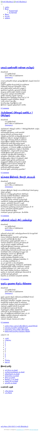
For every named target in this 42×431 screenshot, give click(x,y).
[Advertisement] (21, 43)
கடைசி (7, 362)
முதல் (7, 338)
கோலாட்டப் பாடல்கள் (11, 379)
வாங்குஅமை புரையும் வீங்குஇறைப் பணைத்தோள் (21, 326)
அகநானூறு (9, 77)
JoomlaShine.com (20, 429)
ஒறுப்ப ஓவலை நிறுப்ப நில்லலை (16, 283)
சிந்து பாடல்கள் (10, 377)
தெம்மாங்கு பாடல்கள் (12, 376)
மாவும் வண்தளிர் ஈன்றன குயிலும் (17, 67)
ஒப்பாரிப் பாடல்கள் (11, 383)
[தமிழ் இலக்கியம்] (14, 2)
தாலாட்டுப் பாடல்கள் (11, 381)
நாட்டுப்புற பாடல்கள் (11, 370)
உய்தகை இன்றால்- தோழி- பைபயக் (18, 177)
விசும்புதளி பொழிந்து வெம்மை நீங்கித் (17, 331)
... (5, 347)
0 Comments (5, 108)
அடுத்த (7, 360)
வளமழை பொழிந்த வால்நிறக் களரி (16, 328)
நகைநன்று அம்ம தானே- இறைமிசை (17, 329)
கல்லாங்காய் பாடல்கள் (12, 374)
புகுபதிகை (8, 393)
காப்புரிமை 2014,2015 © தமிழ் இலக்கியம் (14, 426)
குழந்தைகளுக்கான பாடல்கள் (15, 372)
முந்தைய (8, 340)
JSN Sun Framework (34, 429)
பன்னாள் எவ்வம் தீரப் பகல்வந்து (16, 220)
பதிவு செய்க (9, 391)
